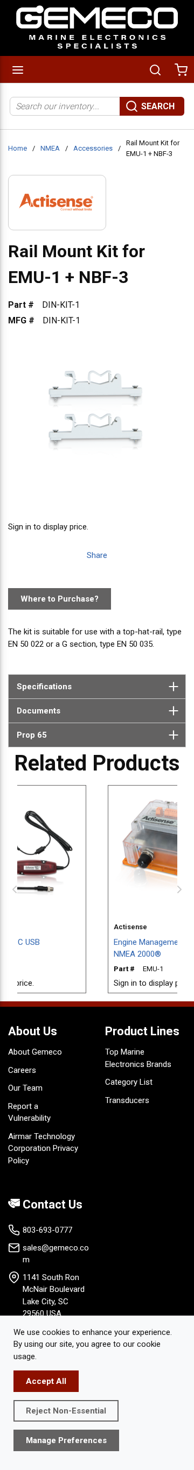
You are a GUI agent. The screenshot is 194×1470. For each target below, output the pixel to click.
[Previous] (14, 889)
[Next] (179, 889)
